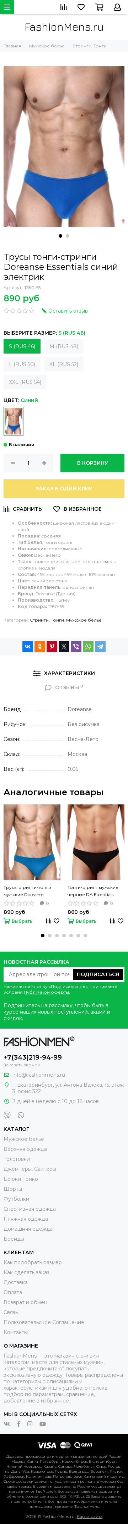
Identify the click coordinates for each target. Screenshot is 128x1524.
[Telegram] (100, 646)
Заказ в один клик (64, 488)
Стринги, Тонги (47, 620)
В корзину (92, 463)
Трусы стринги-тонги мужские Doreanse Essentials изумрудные (28, 891)
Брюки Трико (21, 1179)
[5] (13, 421)
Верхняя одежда (25, 1149)
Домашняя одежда (28, 1229)
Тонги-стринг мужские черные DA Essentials (93, 891)
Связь (11, 1312)
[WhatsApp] (88, 646)
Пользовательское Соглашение (44, 1322)
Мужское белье (84, 620)
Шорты (13, 1189)
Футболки (16, 1199)
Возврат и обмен (25, 1302)
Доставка (16, 1282)
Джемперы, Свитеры (30, 1169)
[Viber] (76, 646)
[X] (64, 646)
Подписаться (98, 974)
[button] (60, 236)
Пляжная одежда (26, 1219)
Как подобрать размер (33, 1262)
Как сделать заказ (26, 1272)
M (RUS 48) (63, 346)
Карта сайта (90, 1516)
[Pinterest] (52, 646)
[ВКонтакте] (27, 646)
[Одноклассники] (39, 646)
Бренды (14, 1239)
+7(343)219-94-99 (33, 1057)
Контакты (16, 1332)
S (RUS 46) (22, 346)
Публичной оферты (46, 992)
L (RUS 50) (22, 364)
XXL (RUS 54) (25, 382)
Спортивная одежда (30, 1209)
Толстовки (17, 1159)
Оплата (13, 1292)
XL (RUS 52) (63, 364)
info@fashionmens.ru (38, 1075)
